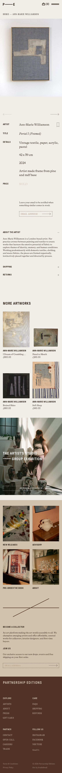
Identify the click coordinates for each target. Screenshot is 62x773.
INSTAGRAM (38, 735)
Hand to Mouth (39, 354)
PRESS (6, 713)
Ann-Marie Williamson (26, 14)
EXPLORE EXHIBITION (31, 488)
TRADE (6, 749)
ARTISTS (7, 704)
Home (6, 14)
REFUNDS (37, 713)
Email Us (35, 750)
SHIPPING (37, 709)
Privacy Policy (8, 768)
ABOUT (6, 709)
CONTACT (7, 735)
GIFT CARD (8, 718)
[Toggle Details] (58, 267)
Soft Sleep (37, 405)
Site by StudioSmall (39, 768)
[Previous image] (7, 114)
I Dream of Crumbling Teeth (16, 354)
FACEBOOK (37, 740)
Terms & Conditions (10, 764)
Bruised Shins (9, 405)
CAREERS (7, 744)
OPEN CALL (9, 740)
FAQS (35, 704)
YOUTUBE (37, 744)
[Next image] (54, 114)
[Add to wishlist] (58, 125)
